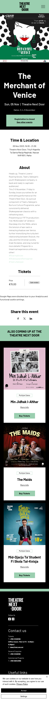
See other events (24, 122)
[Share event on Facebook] (18, 319)
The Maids (24, 479)
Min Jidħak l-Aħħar (24, 402)
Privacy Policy (22, 684)
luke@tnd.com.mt (16, 647)
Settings (23, 696)
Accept (24, 690)
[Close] (45, 678)
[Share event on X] (24, 319)
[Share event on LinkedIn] (31, 319)
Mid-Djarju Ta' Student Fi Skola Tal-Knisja (24, 559)
